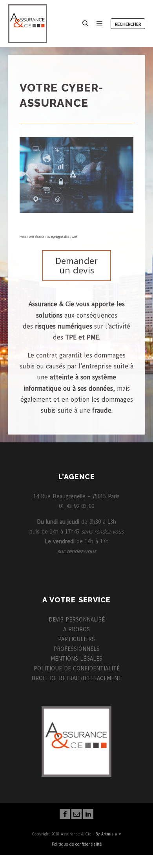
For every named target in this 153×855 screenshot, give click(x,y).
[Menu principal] (100, 23)
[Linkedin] (88, 814)
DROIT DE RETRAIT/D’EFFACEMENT (76, 678)
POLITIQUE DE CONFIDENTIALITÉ (77, 668)
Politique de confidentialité (77, 844)
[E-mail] (76, 814)
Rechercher (128, 24)
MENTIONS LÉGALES (76, 658)
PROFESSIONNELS (76, 648)
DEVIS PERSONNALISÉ (77, 619)
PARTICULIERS (76, 639)
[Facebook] (65, 814)
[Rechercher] (85, 23)
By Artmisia (106, 834)
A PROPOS (76, 629)
